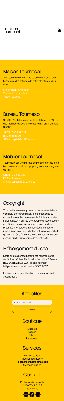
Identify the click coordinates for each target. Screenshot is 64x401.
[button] (11, 30)
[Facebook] (31, 394)
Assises (32, 331)
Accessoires (32, 338)
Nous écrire (32, 388)
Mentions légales (32, 364)
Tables (32, 335)
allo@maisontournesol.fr (16, 89)
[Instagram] (26, 394)
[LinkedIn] (38, 394)
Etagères (32, 328)
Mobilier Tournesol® (32, 358)
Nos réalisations (32, 355)
